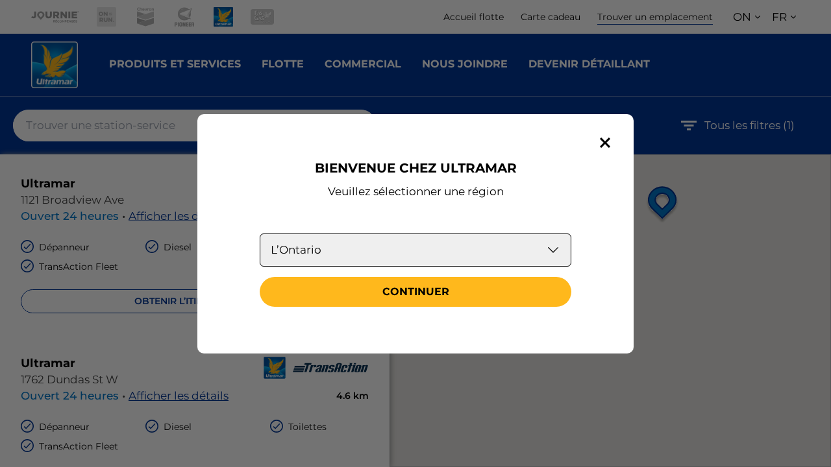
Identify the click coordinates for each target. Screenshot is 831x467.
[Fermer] (605, 142)
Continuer (415, 291)
